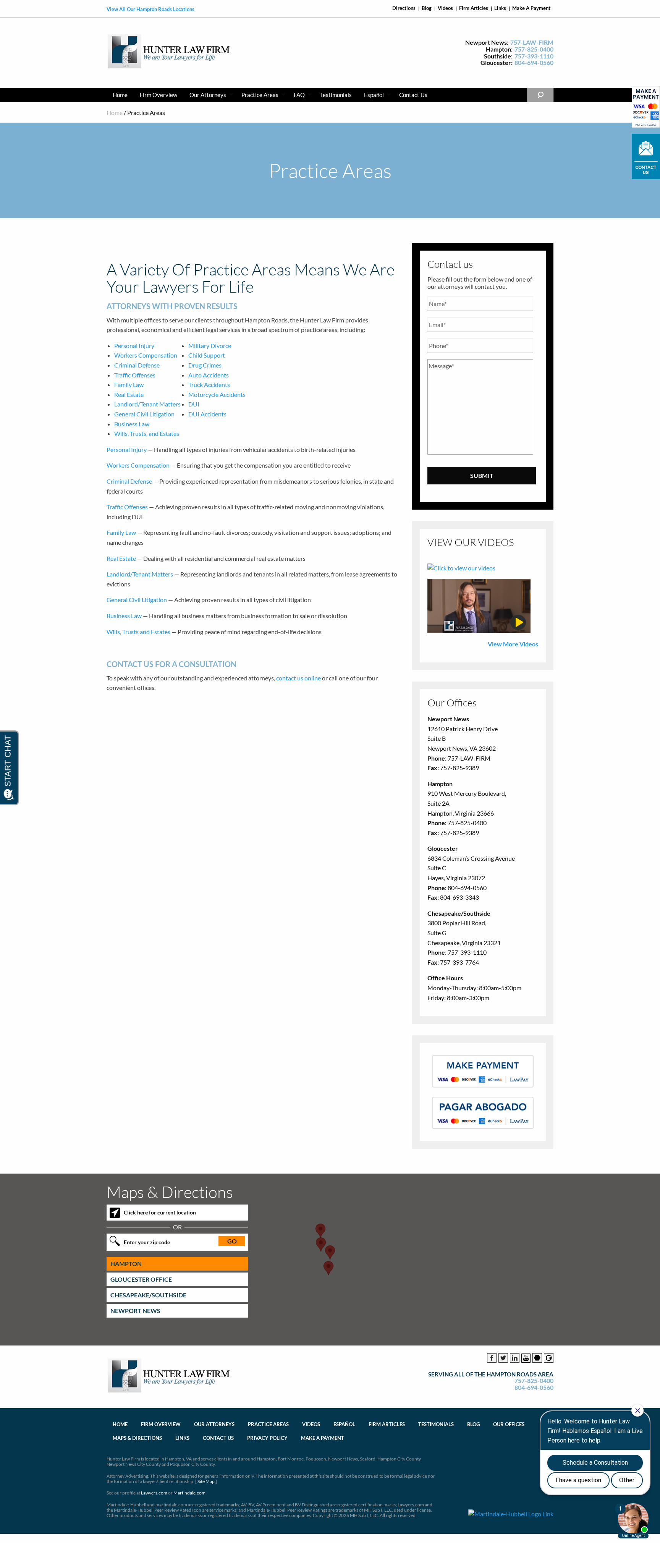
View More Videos (513, 644)
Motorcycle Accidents (217, 394)
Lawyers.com (154, 1493)
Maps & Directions (137, 1438)
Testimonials (336, 94)
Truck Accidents (209, 384)
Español (374, 94)
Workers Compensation (145, 355)
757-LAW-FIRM (531, 42)
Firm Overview (158, 94)
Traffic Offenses (134, 375)
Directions (404, 8)
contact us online (298, 678)
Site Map (206, 1481)
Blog (427, 8)
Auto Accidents (208, 375)
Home (120, 94)
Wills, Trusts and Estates (138, 631)
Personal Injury (134, 345)
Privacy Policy (267, 1438)
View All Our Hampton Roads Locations (150, 9)
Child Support (206, 355)
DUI (193, 404)
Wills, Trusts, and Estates (146, 433)
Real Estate (129, 394)
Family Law (129, 384)
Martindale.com (189, 1493)
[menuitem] (120, 95)
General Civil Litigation (144, 414)
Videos (445, 8)
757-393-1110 (533, 56)
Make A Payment (531, 8)
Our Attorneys (207, 94)
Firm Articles (473, 8)
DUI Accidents (207, 414)
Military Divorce (209, 345)
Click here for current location (160, 1212)
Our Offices (508, 1424)
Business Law (131, 423)
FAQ (299, 94)
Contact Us (413, 94)
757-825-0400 (533, 49)
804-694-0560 (533, 62)
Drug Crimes (205, 365)
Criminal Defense (137, 365)
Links (500, 8)
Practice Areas (259, 94)
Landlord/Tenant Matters (147, 404)
